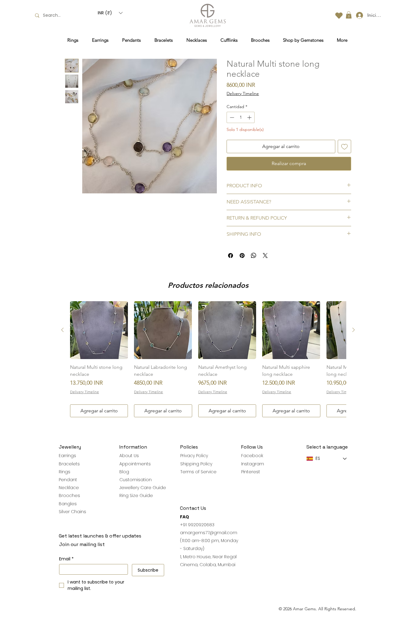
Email (66, 559)
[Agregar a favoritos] (344, 146)
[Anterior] (62, 329)
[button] (110, 13)
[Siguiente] (353, 329)
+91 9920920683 (197, 525)
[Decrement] (231, 117)
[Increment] (250, 117)
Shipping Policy (196, 464)
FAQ (184, 517)
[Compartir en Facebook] (230, 255)
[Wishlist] (339, 15)
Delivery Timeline (243, 93)
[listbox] (110, 13)
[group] (208, 359)
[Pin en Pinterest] (242, 255)
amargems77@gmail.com (208, 533)
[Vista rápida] (99, 330)
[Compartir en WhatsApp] (253, 255)
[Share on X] (265, 255)
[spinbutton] (240, 117)
